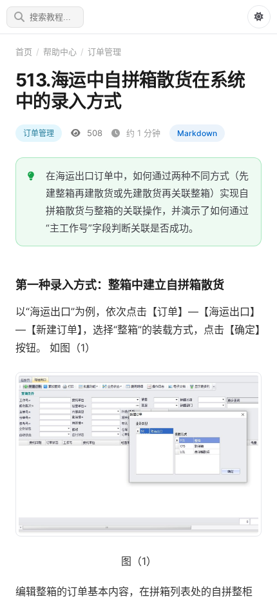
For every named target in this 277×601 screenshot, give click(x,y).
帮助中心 (60, 51)
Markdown (197, 133)
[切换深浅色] (259, 16)
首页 (23, 51)
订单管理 (104, 51)
